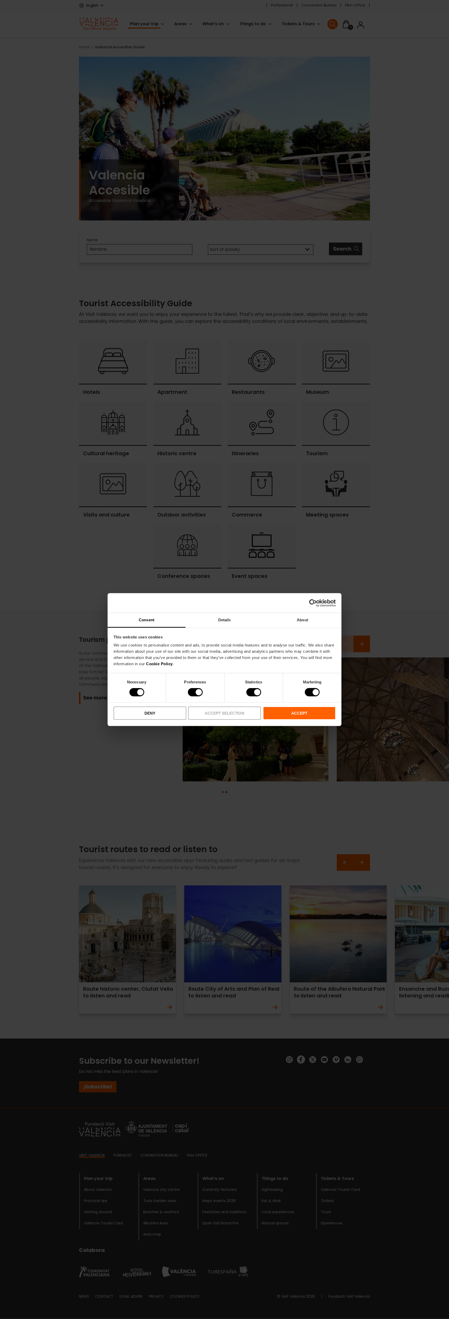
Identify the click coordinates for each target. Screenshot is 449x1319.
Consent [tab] (146, 620)
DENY (149, 713)
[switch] (195, 692)
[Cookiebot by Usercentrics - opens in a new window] (313, 603)
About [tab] (302, 620)
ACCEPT (299, 713)
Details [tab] (224, 620)
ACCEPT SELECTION (224, 713)
